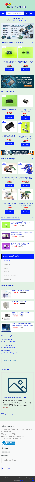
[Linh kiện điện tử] (17, 31)
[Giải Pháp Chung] (17, 5)
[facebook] (6, 468)
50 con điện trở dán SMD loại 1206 (25, 110)
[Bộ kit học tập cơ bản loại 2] (9, 195)
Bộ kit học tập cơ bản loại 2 (9, 204)
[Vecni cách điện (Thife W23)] (6, 294)
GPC (21, 480)
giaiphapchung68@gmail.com (10, 353)
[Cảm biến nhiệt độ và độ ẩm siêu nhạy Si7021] (25, 52)
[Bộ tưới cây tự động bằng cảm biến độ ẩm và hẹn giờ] (6, 236)
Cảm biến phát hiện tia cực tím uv (9, 61)
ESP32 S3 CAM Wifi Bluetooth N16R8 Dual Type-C (21, 313)
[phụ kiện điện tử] (17, 81)
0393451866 (12, 342)
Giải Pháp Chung (10, 360)
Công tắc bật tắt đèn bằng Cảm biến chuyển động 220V (20, 244)
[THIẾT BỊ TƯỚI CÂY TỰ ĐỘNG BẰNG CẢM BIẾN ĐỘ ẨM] (6, 225)
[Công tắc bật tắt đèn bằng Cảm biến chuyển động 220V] (6, 247)
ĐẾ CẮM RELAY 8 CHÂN (9, 110)
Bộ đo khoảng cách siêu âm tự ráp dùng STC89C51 (9, 178)
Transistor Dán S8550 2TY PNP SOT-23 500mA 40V (9, 137)
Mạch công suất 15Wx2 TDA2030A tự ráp (25, 204)
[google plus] (9, 468)
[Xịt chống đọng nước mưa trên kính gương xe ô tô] (25, 127)
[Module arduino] (17, 152)
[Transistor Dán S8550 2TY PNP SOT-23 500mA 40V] (9, 126)
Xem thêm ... (8, 279)
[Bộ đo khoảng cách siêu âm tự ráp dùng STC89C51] (9, 168)
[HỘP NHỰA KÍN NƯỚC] (6, 305)
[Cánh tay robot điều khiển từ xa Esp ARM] (25, 168)
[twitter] (2, 468)
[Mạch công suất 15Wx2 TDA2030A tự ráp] (25, 195)
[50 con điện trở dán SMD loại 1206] (25, 101)
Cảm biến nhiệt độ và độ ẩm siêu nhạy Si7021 (25, 61)
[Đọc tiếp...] (6, 407)
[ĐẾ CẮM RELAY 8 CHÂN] (9, 101)
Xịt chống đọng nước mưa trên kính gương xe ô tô (25, 138)
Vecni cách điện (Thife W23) (20, 290)
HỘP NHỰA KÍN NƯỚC (19, 301)
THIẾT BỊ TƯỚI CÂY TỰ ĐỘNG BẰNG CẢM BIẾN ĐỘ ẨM (21, 222)
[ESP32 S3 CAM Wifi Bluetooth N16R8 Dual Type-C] (6, 316)
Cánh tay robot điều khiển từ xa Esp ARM (25, 178)
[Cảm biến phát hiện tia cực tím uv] (9, 52)
